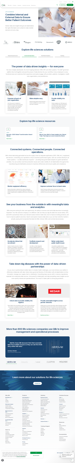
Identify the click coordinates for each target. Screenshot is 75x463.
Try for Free (63, 4)
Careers (6, 440)
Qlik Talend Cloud (25, 399)
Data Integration (25, 443)
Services (7, 425)
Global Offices (7, 442)
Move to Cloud (25, 435)
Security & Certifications (26, 434)
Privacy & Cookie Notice (21, 456)
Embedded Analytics (26, 423)
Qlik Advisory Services (63, 417)
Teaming (62, 55)
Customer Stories (62, 401)
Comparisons (61, 428)
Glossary (60, 427)
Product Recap (25, 439)
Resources (33, 5)
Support (60, 1)
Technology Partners (9, 413)
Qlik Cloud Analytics (25, 415)
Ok (36, 452)
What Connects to (9, 411)
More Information (36, 455)
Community (43, 433)
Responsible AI (8, 423)
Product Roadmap (62, 439)
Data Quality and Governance (27, 404)
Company (65, 1)
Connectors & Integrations (27, 431)
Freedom (7, 401)
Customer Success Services (64, 413)
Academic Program (8, 437)
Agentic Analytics (25, 416)
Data (25, 397)
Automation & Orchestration (27, 426)
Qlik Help (42, 435)
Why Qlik (10, 5)
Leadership (7, 433)
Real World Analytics (45, 55)
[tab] (11, 362)
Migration (42, 432)
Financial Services (44, 409)
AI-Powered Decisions (45, 399)
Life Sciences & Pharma (45, 413)
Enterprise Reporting (26, 424)
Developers (61, 408)
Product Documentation (63, 436)
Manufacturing (43, 415)
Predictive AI (24, 419)
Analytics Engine (8, 405)
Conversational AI (25, 417)
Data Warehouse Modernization (25, 409)
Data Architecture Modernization (44, 405)
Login (69, 1)
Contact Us (70, 4)
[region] (22, 454)
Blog (60, 424)
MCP (23, 430)
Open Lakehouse (25, 407)
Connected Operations (29, 55)
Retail (42, 416)
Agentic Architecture (9, 407)
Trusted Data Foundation (9, 408)
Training (42, 428)
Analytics (24, 444)
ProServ (42, 431)
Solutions (19, 5)
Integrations (61, 437)
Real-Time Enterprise (44, 403)
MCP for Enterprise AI (9, 417)
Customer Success (26, 5)
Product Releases (62, 440)
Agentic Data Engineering (27, 400)
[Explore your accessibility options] (2, 460)
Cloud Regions (25, 432)
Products (14, 5)
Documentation (62, 400)
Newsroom (7, 441)
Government (43, 411)
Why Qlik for (8, 397)
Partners (6, 438)
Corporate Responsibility (9, 434)
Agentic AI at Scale (44, 400)
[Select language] (72, 1)
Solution (44, 421)
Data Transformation (26, 403)
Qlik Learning (61, 399)
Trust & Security (8, 422)
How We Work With (9, 420)
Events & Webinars (62, 425)
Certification (43, 429)
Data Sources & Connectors (8, 416)
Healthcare (43, 412)
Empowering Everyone (13, 55)
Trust (6, 399)
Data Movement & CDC (26, 401)
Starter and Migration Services (63, 416)
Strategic (26, 437)
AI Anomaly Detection (26, 420)
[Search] (57, 5)
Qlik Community (62, 407)
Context (6, 400)
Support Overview (62, 405)
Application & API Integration (27, 411)
